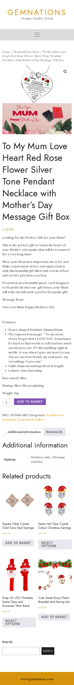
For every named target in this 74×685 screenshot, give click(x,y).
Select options (48, 544)
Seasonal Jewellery (26, 52)
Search (7, 642)
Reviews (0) (54, 432)
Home (6, 52)
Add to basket (30, 402)
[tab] (24, 432)
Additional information (24, 432)
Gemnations (37, 12)
